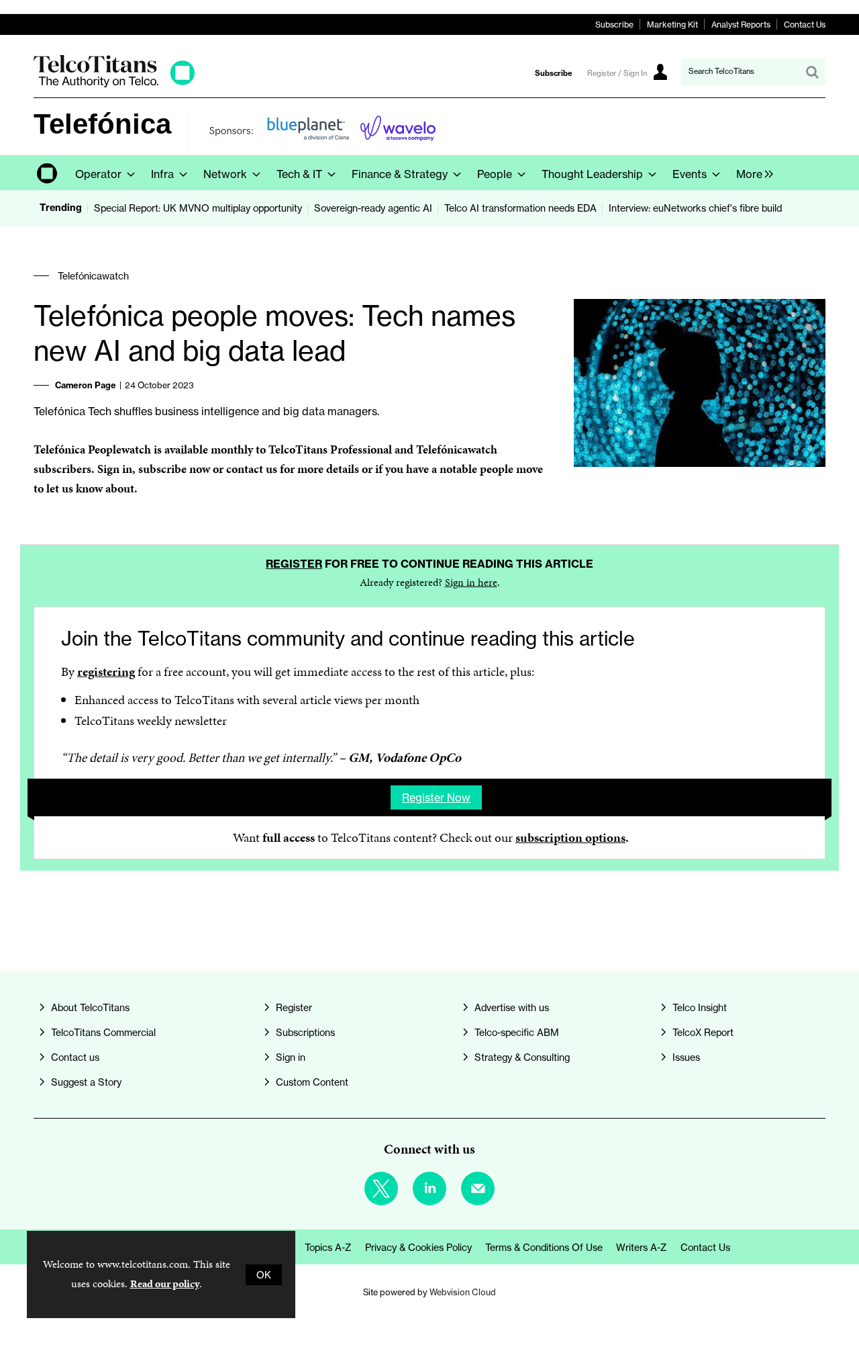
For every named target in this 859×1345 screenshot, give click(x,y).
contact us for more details (292, 468)
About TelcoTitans (90, 1007)
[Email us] (477, 1188)
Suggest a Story (86, 1082)
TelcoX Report (703, 1032)
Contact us (75, 1057)
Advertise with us (511, 1007)
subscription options (570, 837)
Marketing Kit (672, 24)
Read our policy (164, 1283)
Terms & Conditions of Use (544, 1247)
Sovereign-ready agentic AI (373, 208)
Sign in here (471, 582)
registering (106, 671)
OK (263, 1275)
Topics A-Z (328, 1247)
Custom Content (312, 1082)
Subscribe (614, 24)
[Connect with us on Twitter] (381, 1188)
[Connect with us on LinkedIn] (429, 1188)
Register (294, 563)
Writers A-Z (641, 1247)
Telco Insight (699, 1007)
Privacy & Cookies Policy (418, 1247)
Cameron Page (85, 385)
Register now (436, 797)
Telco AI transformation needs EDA (520, 208)
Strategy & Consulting (522, 1057)
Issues (686, 1057)
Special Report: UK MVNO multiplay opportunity (198, 208)
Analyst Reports (740, 24)
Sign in (114, 468)
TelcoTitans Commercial (103, 1032)
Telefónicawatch (93, 275)
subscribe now (174, 468)
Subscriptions (305, 1032)
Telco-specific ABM (516, 1032)
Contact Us (804, 24)
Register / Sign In (617, 73)
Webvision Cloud (463, 1292)
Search (812, 72)
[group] (751, 172)
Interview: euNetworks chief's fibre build (695, 208)
